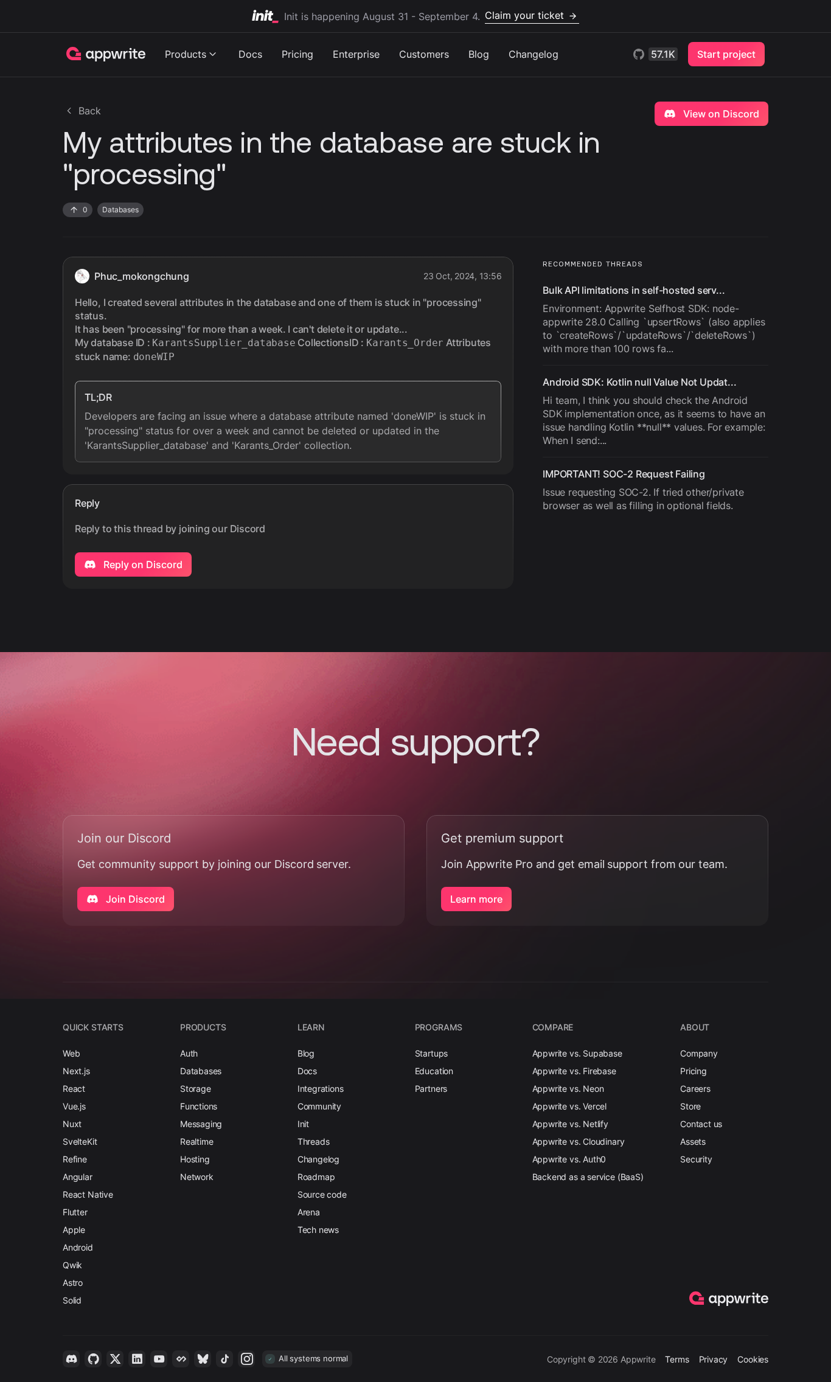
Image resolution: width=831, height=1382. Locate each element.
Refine (75, 1159)
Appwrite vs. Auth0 (569, 1159)
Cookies (752, 1359)
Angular (77, 1177)
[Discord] (71, 1358)
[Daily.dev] (180, 1358)
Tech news (318, 1229)
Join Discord (134, 899)
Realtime (197, 1141)
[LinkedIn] (136, 1358)
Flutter (75, 1212)
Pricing (297, 54)
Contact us (701, 1124)
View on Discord (720, 114)
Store (690, 1106)
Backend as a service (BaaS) (588, 1177)
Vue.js (74, 1106)
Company (699, 1053)
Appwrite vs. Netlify (570, 1124)
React (74, 1088)
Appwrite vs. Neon (568, 1088)
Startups (431, 1053)
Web (71, 1053)
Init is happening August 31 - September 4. (424, 15)
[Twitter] (114, 1358)
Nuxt (72, 1124)
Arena (308, 1212)
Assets (693, 1141)
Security (696, 1159)
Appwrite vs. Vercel (569, 1106)
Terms (677, 1359)
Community (319, 1106)
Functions (198, 1106)
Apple (74, 1229)
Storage (195, 1088)
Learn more (476, 899)
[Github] (93, 1358)
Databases (200, 1071)
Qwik (72, 1265)
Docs (250, 54)
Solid (72, 1300)
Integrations (320, 1088)
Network (197, 1177)
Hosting (195, 1159)
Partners (431, 1088)
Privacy (713, 1359)
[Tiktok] (224, 1358)
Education (434, 1071)
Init (303, 1124)
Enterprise (356, 54)
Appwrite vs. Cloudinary (578, 1141)
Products (185, 54)
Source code (322, 1194)
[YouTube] (158, 1358)
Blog (478, 54)
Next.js (76, 1071)
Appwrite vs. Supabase (577, 1053)
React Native (88, 1194)
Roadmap (316, 1177)
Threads (313, 1141)
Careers (695, 1088)
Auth (189, 1053)
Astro (73, 1282)
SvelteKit (80, 1141)
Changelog (533, 54)
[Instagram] (246, 1358)
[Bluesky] (202, 1358)
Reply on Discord (142, 564)
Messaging (201, 1124)
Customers (424, 54)
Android (78, 1247)
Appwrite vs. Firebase (574, 1071)
